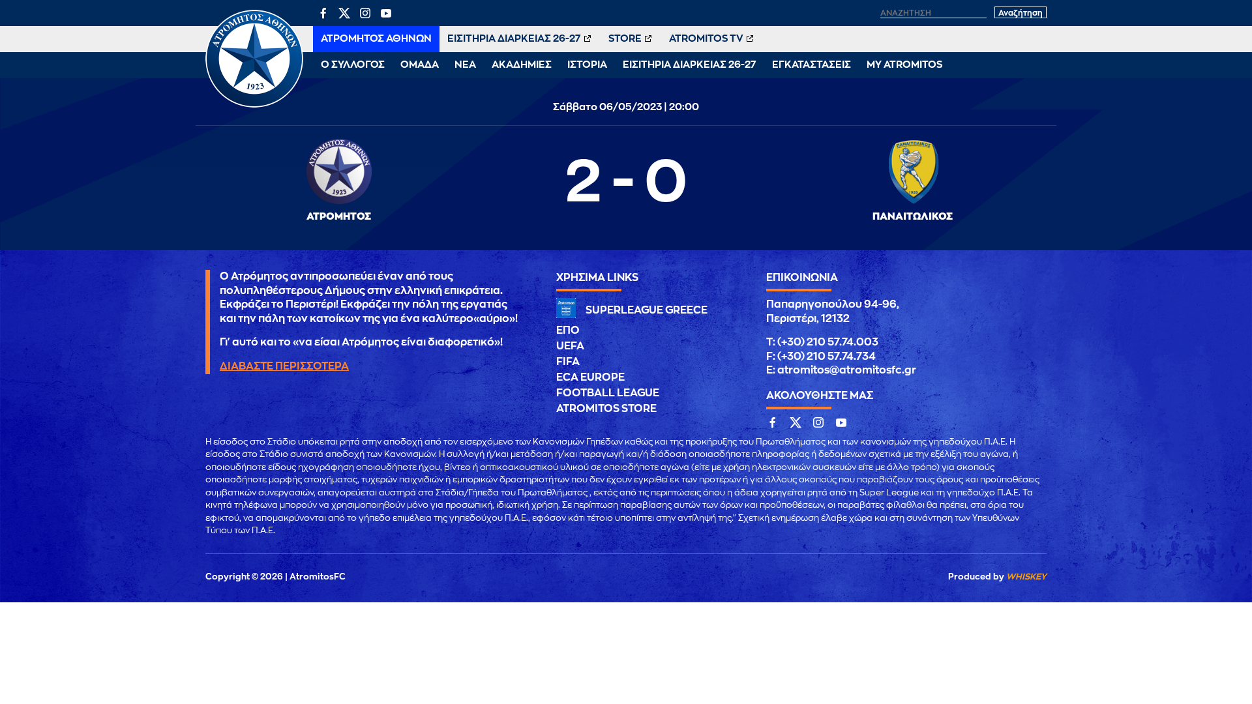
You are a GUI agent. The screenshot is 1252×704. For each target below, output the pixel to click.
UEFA (570, 346)
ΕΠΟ (568, 330)
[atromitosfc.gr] (254, 105)
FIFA (568, 362)
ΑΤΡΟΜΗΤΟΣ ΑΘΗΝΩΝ (376, 39)
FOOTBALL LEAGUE (607, 393)
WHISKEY (1026, 576)
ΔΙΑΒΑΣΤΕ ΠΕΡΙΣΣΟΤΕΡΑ (284, 366)
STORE (625, 39)
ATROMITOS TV (706, 39)
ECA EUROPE (590, 377)
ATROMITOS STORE (606, 408)
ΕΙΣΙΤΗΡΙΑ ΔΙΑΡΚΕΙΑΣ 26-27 (514, 39)
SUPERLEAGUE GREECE (647, 310)
